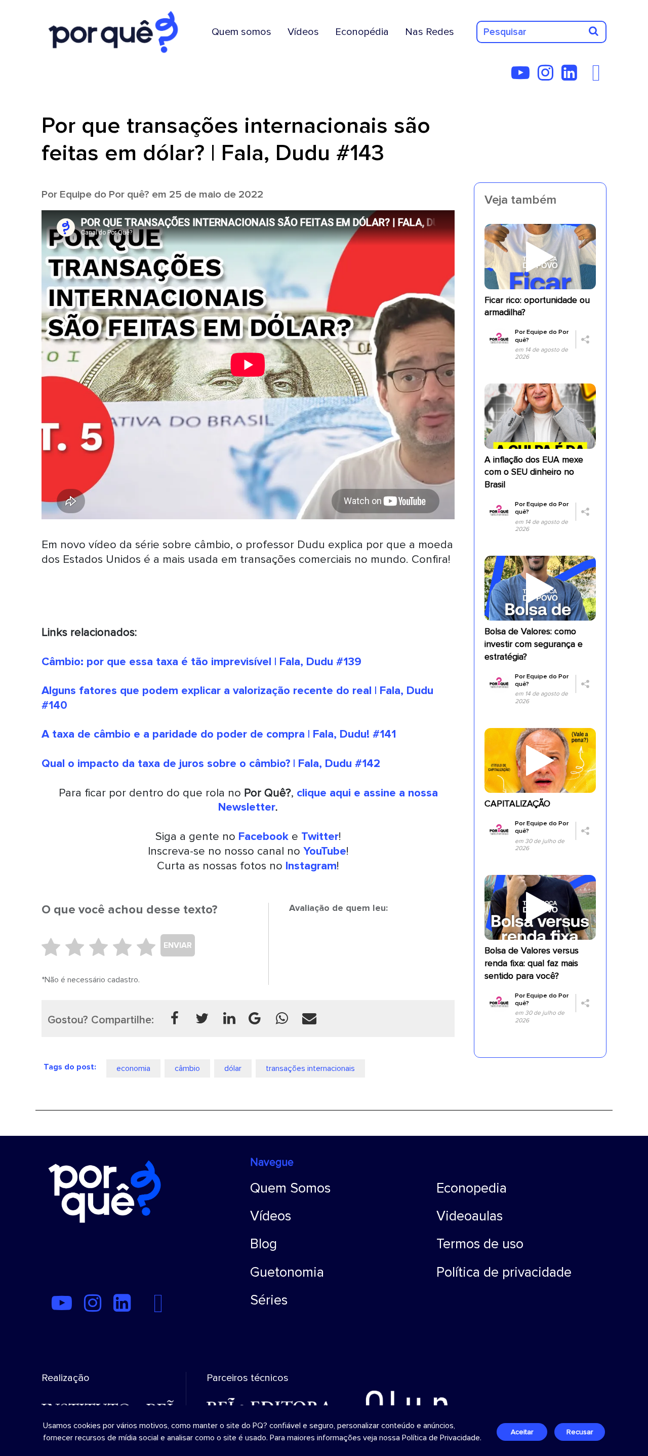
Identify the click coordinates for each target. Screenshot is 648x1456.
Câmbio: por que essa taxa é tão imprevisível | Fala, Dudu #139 (201, 662)
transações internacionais (310, 1068)
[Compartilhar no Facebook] (174, 1018)
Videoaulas (469, 1216)
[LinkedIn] (572, 76)
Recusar (579, 1432)
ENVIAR (178, 945)
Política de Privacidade (441, 1438)
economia (133, 1068)
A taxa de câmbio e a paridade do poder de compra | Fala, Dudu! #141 (219, 734)
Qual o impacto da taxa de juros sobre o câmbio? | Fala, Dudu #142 (211, 763)
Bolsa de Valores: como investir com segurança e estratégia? (533, 644)
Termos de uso (479, 1244)
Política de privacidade (504, 1272)
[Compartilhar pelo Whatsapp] (282, 1018)
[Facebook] (598, 76)
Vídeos (303, 32)
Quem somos (241, 32)
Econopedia (471, 1188)
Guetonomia (287, 1272)
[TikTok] (588, 76)
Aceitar (522, 1432)
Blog (263, 1244)
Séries (269, 1300)
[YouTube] (523, 76)
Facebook (263, 836)
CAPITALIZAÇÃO (517, 803)
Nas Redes (429, 32)
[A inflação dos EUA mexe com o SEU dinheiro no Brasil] (540, 415)
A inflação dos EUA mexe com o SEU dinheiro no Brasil (533, 472)
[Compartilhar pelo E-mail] (309, 1018)
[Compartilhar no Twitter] (202, 1018)
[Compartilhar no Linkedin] (229, 1018)
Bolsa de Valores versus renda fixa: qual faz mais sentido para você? (531, 963)
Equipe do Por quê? (104, 194)
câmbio (187, 1068)
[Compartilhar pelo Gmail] (254, 1018)
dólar (232, 1068)
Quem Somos (290, 1188)
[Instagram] (548, 76)
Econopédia (362, 32)
